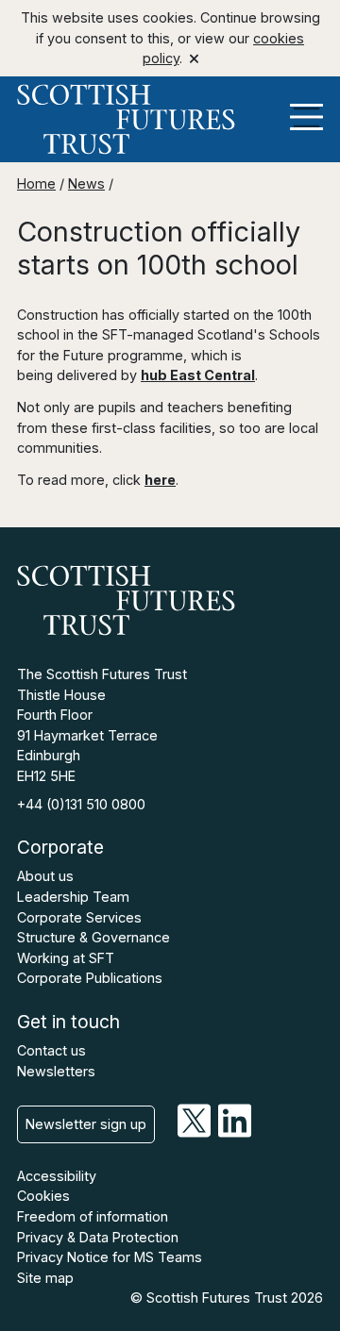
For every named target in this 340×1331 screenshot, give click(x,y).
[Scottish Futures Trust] (170, 119)
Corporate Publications (89, 978)
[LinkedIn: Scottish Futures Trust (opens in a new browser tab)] (234, 1132)
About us (45, 876)
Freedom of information (92, 1216)
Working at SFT (65, 958)
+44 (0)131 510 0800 (81, 804)
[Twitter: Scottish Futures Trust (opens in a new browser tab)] (194, 1132)
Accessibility (56, 1176)
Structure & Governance (93, 937)
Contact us (51, 1050)
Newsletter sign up (86, 1124)
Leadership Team (73, 897)
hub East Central (198, 375)
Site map (45, 1278)
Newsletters (56, 1071)
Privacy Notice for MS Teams (109, 1257)
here (160, 480)
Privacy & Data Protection (97, 1237)
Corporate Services (79, 917)
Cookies (43, 1196)
